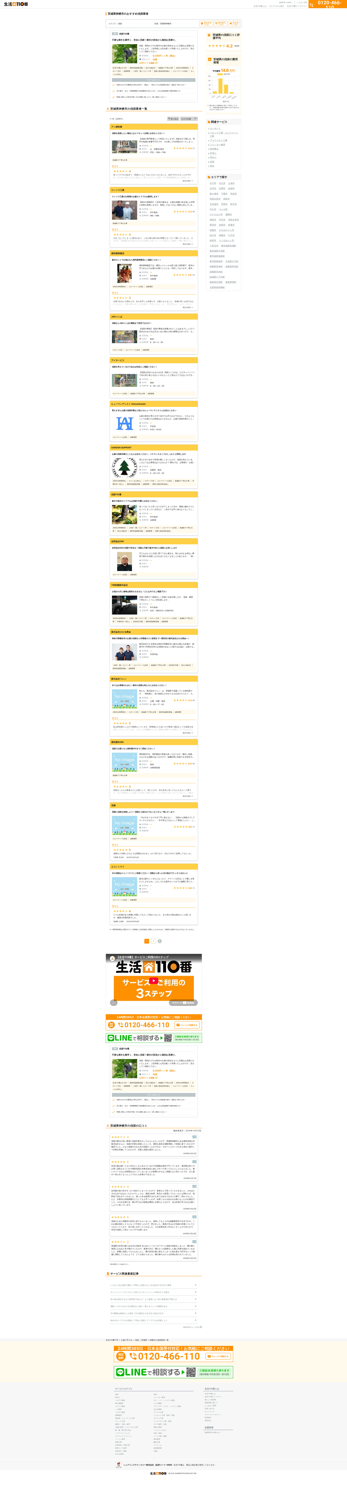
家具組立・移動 (121, 1451)
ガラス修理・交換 (160, 1424)
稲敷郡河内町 (216, 271)
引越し (156, 1451)
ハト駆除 (118, 1409)
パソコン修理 (120, 1439)
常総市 (233, 193)
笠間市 (224, 204)
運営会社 (208, 1420)
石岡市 (222, 188)
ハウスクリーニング (122, 1433)
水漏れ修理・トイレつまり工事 (126, 1427)
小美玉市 (214, 245)
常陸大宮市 (233, 219)
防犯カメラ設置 (121, 1448)
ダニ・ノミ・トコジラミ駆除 (164, 1400)
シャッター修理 (217, 144)
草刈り (213, 157)
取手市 (233, 204)
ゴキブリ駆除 (120, 1406)
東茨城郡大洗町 (217, 251)
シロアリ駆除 (120, 1400)
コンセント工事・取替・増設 (164, 1415)
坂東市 (231, 224)
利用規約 (208, 1417)
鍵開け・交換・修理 (122, 1424)
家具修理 (157, 1439)
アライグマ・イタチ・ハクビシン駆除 (167, 1406)
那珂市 (213, 224)
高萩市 (226, 198)
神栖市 (222, 235)
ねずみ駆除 (158, 1409)
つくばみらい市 (226, 240)
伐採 (212, 161)
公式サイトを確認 (146, 63)
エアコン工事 (158, 1418)
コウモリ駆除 (120, 1412)
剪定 (212, 166)
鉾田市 (213, 240)
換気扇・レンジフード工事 (125, 1418)
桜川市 (213, 235)
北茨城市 (214, 204)
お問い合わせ (209, 1409)
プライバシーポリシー (213, 1415)
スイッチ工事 (120, 1421)
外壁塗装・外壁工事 (122, 1445)
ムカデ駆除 (158, 1403)
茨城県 (144, 1340)
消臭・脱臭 (158, 1433)
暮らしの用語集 (210, 1400)
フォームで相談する (188, 1025)
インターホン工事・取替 (162, 1421)
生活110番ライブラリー (297, 6)
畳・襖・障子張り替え (123, 1430)
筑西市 (222, 224)
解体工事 (157, 1442)
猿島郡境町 (230, 282)
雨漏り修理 (158, 1427)
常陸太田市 (215, 198)
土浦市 (231, 183)
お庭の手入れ (126, 1340)
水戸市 (213, 183)
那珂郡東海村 (216, 261)
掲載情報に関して (211, 1403)
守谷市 (222, 219)
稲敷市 (213, 230)
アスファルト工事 (218, 140)
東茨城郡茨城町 (228, 245)
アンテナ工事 (158, 1412)
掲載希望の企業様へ (286, 2)
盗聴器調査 (158, 1448)
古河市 (213, 188)
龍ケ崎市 (214, 193)
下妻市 (224, 193)
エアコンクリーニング (123, 1436)
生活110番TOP (112, 1340)
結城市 (231, 188)
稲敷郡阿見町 (231, 266)
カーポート (215, 128)
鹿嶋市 (228, 214)
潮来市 (213, 219)
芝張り (213, 153)
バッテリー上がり (160, 1430)
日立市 (222, 183)
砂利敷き (214, 148)
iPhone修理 (119, 1454)
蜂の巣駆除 (119, 1403)
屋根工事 (118, 1442)
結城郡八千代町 (217, 277)
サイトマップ (209, 1412)
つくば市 (223, 209)
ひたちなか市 (216, 214)
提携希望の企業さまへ (213, 1432)
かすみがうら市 (226, 230)
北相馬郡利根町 (217, 287)
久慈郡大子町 (231, 261)
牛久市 (213, 209)
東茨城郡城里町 (217, 256)
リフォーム (158, 1445)
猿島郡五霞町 (216, 282)
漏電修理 (118, 1415)
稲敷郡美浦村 (216, 266)
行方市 (231, 235)
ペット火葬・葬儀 (160, 1436)
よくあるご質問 (302, 2)
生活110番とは (260, 6)
